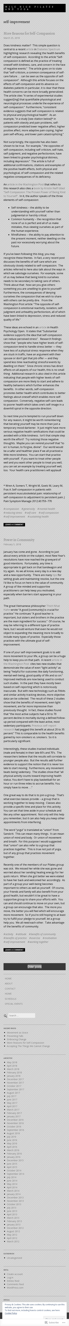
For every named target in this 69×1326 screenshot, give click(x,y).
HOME (8, 993)
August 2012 (13, 1231)
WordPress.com (15, 1287)
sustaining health (39, 516)
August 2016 (13, 1133)
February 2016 (14, 1153)
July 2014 (11, 1177)
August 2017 (13, 1092)
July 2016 (11, 1136)
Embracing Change (16, 1039)
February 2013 (14, 1221)
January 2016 (13, 1156)
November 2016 (15, 1123)
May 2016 (12, 1143)
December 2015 (15, 1160)
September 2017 (15, 1089)
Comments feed (15, 1284)
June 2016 (12, 1140)
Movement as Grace (17, 1032)
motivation (51, 938)
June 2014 (12, 1180)
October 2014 (14, 1170)
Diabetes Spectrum (48, 49)
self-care (31, 512)
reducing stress (13, 512)
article (30, 49)
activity (9, 934)
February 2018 (14, 1072)
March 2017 (13, 1109)
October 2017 (14, 1086)
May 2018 (12, 1062)
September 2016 (15, 1129)
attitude (22, 934)
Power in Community (19, 539)
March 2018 (13, 1069)
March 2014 (13, 1190)
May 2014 (12, 1184)
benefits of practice (16, 938)
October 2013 (14, 1204)
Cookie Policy (11, 1313)
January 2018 (13, 1075)
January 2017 (13, 1116)
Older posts (35, 966)
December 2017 (15, 1079)
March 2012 (13, 1241)
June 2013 (12, 1211)
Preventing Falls (15, 1035)
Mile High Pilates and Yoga (30, 8)
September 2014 (15, 1173)
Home (8, 978)
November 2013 (15, 1200)
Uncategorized (14, 1257)
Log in (10, 1277)
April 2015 (12, 1167)
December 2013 (15, 1197)
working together (39, 942)
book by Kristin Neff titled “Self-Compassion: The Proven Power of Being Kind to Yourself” (34, 192)
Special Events (14, 1003)
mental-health (47, 509)
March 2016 (13, 1150)
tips (55, 575)
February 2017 (14, 1113)
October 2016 (14, 1126)
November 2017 (15, 1082)
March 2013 (13, 1217)
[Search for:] (19, 1015)
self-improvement (15, 516)
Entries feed (13, 1280)
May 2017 (12, 1102)
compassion (12, 509)
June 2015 (12, 1163)
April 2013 (12, 1214)
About (9, 983)
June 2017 (12, 1099)
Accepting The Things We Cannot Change (28, 1046)
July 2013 (11, 1207)
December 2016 (15, 1119)
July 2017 (11, 1096)
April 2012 (12, 1238)
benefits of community (43, 934)
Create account (15, 1274)
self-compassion (50, 512)
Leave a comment (14, 524)
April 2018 (12, 1065)
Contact (10, 988)
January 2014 (13, 1194)
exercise (35, 938)
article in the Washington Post (25, 184)
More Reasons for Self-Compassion (29, 33)
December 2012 (15, 1227)
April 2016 (12, 1146)
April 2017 (12, 1106)
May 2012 (12, 1234)
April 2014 (12, 1187)
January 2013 (13, 1224)
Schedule (10, 998)
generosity (29, 509)
